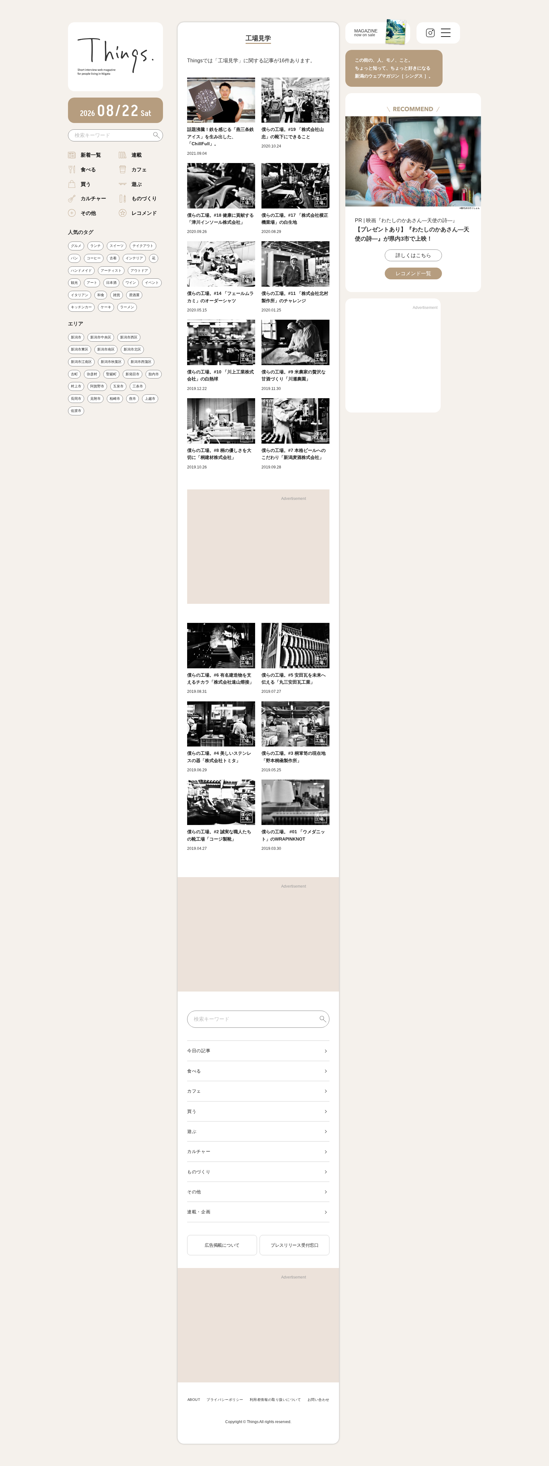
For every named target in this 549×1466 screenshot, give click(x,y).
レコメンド (144, 213)
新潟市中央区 (100, 337)
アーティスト (111, 270)
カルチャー (93, 198)
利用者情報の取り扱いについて (275, 1399)
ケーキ (106, 307)
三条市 (137, 386)
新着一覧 (91, 155)
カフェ (139, 169)
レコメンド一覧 (413, 273)
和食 (100, 295)
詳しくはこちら (413, 255)
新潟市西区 (129, 337)
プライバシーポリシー (225, 1399)
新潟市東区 (79, 349)
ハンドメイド (81, 270)
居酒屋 (134, 295)
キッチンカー (81, 307)
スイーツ (117, 246)
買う (86, 184)
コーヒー (94, 258)
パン (74, 258)
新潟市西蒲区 (141, 362)
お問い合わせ (318, 1399)
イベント (152, 282)
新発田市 (132, 374)
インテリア (134, 258)
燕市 (132, 398)
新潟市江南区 (81, 362)
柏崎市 (115, 398)
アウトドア (139, 270)
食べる (88, 169)
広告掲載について (222, 1245)
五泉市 (118, 386)
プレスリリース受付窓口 (295, 1245)
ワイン (130, 282)
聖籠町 (111, 374)
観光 (74, 282)
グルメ (76, 246)
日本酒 (111, 282)
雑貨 (116, 295)
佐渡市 (76, 411)
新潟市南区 (106, 349)
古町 (74, 374)
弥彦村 (92, 374)
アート (92, 282)
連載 (137, 155)
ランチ (95, 246)
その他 (88, 213)
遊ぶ (137, 184)
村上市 (76, 386)
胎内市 (153, 374)
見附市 (95, 398)
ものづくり (144, 198)
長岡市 (76, 398)
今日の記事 (199, 1050)
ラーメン (127, 307)
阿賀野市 (97, 386)
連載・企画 (199, 1211)
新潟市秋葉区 (111, 362)
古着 (113, 258)
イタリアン (79, 295)
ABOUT (193, 1399)
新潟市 (76, 337)
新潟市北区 (132, 349)
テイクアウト (142, 246)
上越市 (150, 398)
